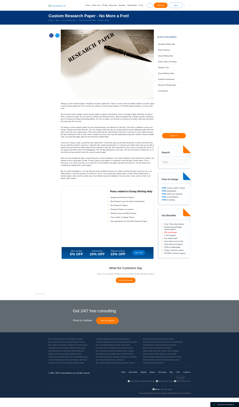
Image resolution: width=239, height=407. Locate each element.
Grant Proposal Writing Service (153, 363)
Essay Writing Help (165, 56)
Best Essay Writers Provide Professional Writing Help (66, 351)
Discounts (113, 5)
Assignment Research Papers (122, 197)
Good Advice (163, 91)
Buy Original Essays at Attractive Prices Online (158, 339)
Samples (122, 5)
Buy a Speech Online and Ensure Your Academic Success (115, 363)
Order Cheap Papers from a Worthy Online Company (161, 351)
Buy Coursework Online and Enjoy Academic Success (67, 342)
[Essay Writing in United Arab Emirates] (141, 381)
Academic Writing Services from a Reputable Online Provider (116, 342)
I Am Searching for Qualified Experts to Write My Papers (114, 348)
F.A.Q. (141, 5)
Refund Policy (173, 393)
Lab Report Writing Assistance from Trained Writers (113, 339)
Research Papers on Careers (122, 209)
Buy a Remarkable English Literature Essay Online (113, 345)
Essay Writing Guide (166, 73)
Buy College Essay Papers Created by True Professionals (68, 345)
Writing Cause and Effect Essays (123, 213)
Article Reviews (164, 50)
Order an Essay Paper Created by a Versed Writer (160, 354)
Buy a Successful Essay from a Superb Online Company (115, 351)
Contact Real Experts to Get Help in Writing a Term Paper (68, 360)
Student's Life (163, 67)
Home (88, 5)
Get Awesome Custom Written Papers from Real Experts (115, 354)
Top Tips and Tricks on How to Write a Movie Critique (66, 363)
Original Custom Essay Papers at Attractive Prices (65, 354)
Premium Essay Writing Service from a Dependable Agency (69, 357)
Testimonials (132, 5)
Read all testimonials (125, 280)
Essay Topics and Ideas (167, 62)
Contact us (186, 372)
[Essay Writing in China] (164, 381)
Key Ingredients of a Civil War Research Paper (129, 221)
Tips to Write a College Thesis (122, 217)
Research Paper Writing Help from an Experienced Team (162, 357)
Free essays (162, 372)
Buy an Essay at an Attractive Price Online (157, 348)
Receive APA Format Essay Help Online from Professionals (163, 342)
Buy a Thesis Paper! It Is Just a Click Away (110, 360)
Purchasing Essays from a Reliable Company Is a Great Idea (116, 357)
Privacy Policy (161, 393)
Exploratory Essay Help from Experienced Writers (159, 345)
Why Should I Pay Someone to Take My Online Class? (161, 360)
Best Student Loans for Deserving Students (128, 201)
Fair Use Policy (184, 393)
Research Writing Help (167, 85)
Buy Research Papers (119, 205)
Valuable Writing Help (166, 44)
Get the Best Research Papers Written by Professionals (67, 348)
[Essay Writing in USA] (182, 381)
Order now (96, 5)
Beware (152, 372)
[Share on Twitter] (57, 35)
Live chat (180, 378)
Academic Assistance (166, 79)
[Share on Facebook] (51, 35)
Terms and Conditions (147, 393)
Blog (171, 372)
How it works (133, 372)
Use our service (107, 321)
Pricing (104, 5)
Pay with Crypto (166, 389)
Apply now (174, 136)
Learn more (139, 253)
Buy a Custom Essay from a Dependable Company (66, 339)
